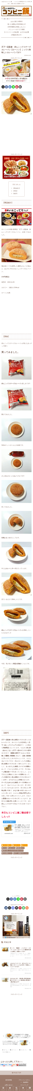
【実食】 (15, 191)
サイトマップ (24, 1085)
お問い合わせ (8, 1085)
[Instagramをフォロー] (13, 907)
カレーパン (12, 848)
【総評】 (15, 193)
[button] (20, 86)
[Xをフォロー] (9, 907)
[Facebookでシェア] (6, 86)
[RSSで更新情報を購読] (27, 907)
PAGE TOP (17, 1073)
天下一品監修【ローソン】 (21, 853)
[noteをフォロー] (16, 907)
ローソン (25, 845)
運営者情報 (8, 1080)
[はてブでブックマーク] (10, 86)
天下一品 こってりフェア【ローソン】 (13, 850)
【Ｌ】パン (17, 845)
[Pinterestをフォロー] (20, 907)
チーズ (5, 848)
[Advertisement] (16, 133)
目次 (14, 184)
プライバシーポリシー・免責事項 (24, 1081)
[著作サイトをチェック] (6, 907)
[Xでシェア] (3, 86)
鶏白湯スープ (21, 848)
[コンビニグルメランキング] (21, 1064)
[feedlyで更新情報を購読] (23, 907)
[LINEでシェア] (13, 86)
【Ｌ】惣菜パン (7, 845)
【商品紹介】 (16, 188)
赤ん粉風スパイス (7, 853)
